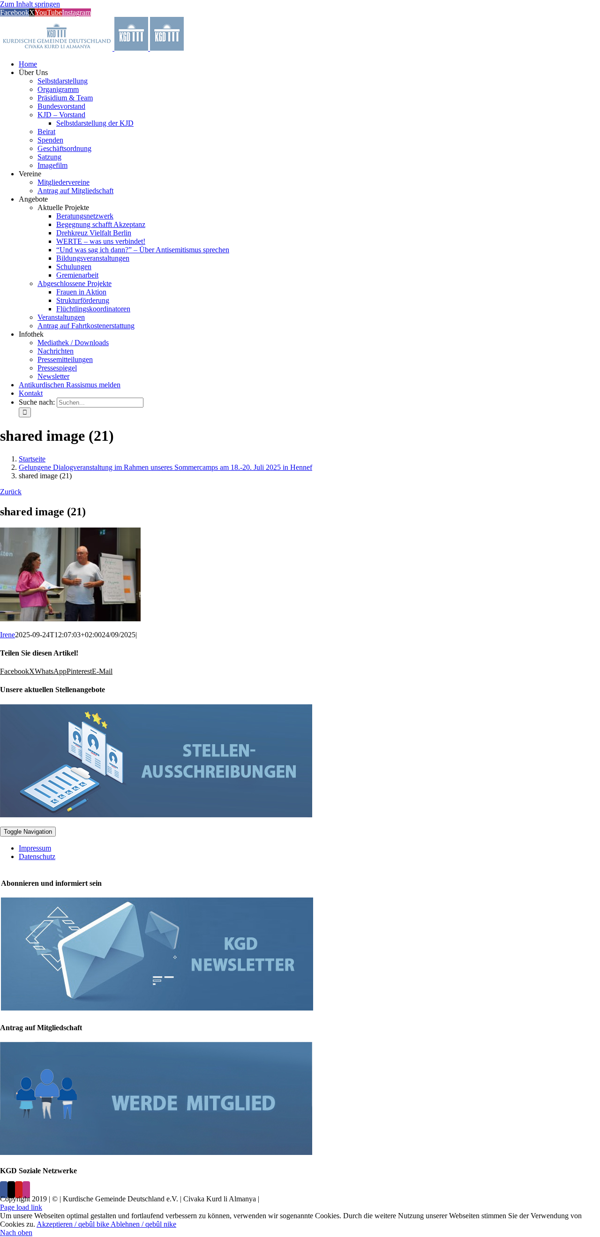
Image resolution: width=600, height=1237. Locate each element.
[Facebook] (4, 1189)
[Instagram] (26, 1189)
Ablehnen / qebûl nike (143, 1224)
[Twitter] (11, 1189)
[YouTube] (18, 1189)
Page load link (21, 1207)
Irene (7, 635)
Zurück (11, 492)
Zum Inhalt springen (30, 4)
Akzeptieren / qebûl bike (74, 1224)
